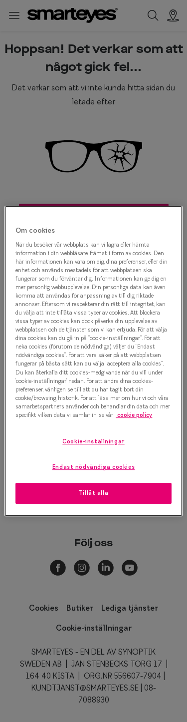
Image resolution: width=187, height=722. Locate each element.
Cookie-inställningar (93, 441)
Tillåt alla (93, 492)
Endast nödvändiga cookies (93, 466)
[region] (93, 361)
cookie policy (134, 414)
